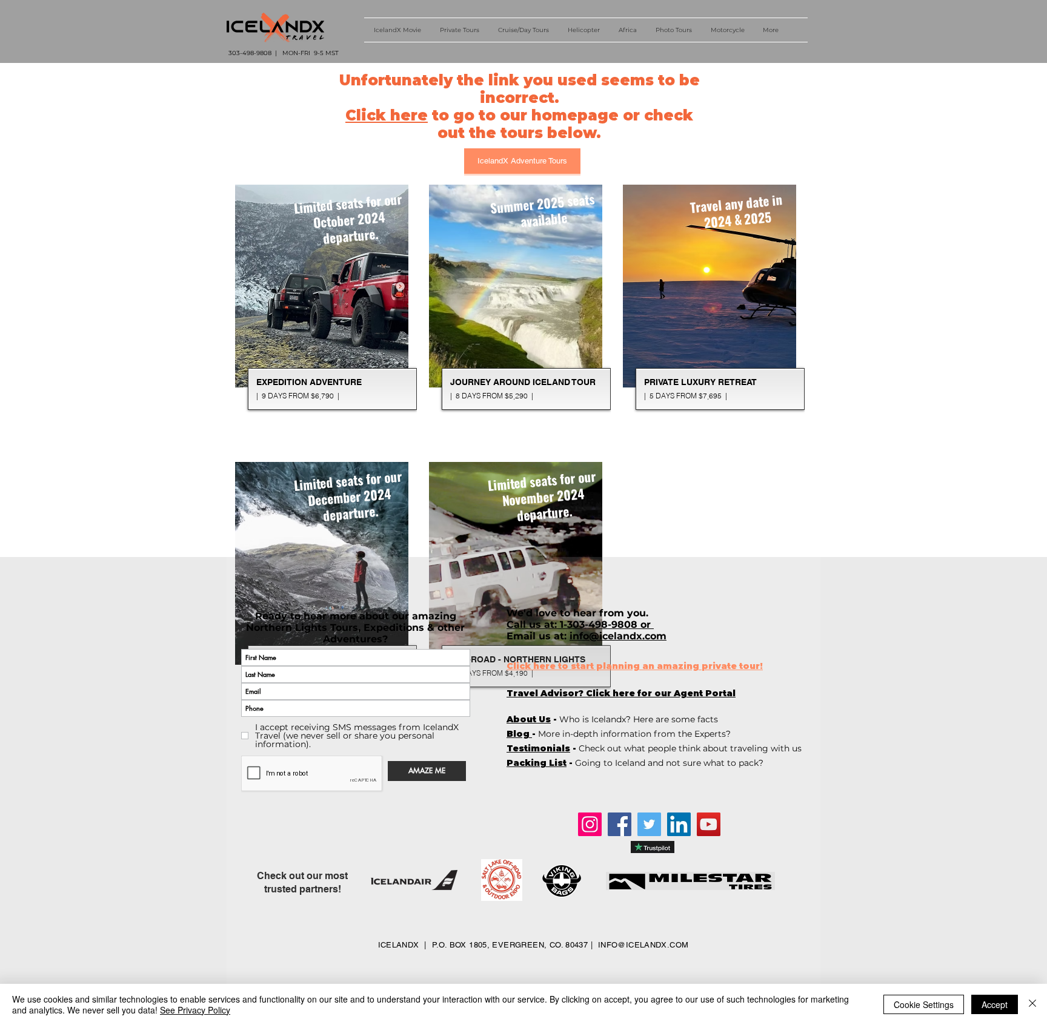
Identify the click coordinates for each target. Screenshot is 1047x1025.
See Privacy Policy (195, 1010)
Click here (386, 115)
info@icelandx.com (618, 636)
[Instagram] (590, 824)
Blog (519, 733)
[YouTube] (708, 824)
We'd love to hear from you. (579, 613)
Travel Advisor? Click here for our (621, 693)
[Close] (1032, 1004)
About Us (529, 719)
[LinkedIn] (679, 824)
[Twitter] (649, 824)
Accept (995, 1004)
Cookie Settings (924, 1004)
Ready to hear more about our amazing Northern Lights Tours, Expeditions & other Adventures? (355, 627)
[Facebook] (619, 824)
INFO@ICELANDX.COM (643, 944)
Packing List (537, 762)
